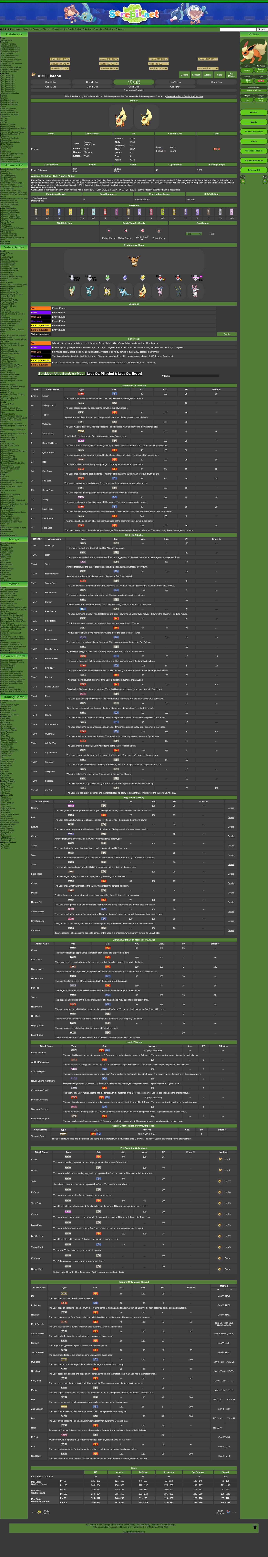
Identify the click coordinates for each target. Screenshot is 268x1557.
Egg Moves (231, 74)
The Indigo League (7, 175)
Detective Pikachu (7, 326)
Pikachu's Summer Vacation (11, 660)
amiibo (2, 526)
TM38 (34, 668)
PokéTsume (5, 244)
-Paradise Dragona (7, 824)
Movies (14, 584)
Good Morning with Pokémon (12, 228)
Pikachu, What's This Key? (11, 689)
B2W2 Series (5, 574)
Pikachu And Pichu (7, 664)
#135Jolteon (46, 1512)
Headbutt (35, 1371)
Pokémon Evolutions (8, 214)
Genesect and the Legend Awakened (10, 630)
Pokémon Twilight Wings (10, 212)
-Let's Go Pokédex (7, 58)
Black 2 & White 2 (7, 373)
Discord (46, 29)
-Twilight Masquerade (9, 750)
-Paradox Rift (5, 756)
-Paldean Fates (6, 754)
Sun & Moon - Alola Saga (10, 191)
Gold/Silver (4, 477)
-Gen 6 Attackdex (7, 85)
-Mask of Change (7, 830)
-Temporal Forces (7, 752)
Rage (33, 1428)
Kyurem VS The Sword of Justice (13, 625)
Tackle (45, 415)
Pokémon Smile (6, 298)
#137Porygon (220, 1512)
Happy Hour (37, 1269)
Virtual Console (6, 516)
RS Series (4, 561)
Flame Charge (52, 687)
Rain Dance (50, 611)
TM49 (34, 724)
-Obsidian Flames (7, 760)
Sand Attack (48, 433)
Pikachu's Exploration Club (11, 678)
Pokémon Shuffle (7, 349)
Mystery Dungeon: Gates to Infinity (11, 382)
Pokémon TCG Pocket (9, 279)
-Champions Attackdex (9, 93)
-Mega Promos (6, 783)
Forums (26, 29)
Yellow (2, 492)
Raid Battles (5, 713)
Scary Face (48, 490)
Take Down (36, 1203)
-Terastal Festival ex (8, 820)
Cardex (3, 107)
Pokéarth (120, 29)
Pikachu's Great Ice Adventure (12, 680)
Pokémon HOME (7, 288)
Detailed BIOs (6, 549)
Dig (32, 1296)
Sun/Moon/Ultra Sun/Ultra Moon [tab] (61, 373)
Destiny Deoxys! (7, 605)
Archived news (6, 40)
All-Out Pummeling (40, 1062)
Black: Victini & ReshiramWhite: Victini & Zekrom (13, 622)
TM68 (34, 752)
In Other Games (6, 514)
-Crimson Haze (6, 832)
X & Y (2, 334)
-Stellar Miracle (6, 826)
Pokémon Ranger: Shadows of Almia (12, 431)
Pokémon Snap (6, 496)
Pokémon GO (5, 267)
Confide (48, 790)
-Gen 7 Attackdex (7, 87)
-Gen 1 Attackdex (7, 75)
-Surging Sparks (6, 744)
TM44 (34, 696)
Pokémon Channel (7, 455)
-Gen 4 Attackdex (7, 81)
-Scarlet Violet (6, 764)
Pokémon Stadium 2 (8, 481)
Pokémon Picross (7, 357)
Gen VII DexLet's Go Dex (134, 82)
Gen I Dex (175, 87)
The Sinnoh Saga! (7, 185)
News (2, 38)
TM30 (34, 639)
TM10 (34, 573)
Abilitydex (4, 99)
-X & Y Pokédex (6, 54)
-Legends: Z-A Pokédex (9, 69)
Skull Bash (36, 1456)
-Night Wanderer (7, 828)
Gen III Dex (92, 87)
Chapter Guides (6, 551)
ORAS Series (5, 578)
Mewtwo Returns (7, 598)
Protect (48, 602)
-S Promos (4, 846)
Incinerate (36, 1305)
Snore (34, 997)
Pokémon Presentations (10, 142)
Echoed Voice (51, 724)
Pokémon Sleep (6, 275)
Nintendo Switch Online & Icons (13, 528)
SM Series (4, 580)
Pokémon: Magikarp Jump (11, 320)
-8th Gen (3, 120)
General (184, 75)
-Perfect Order (6, 726)
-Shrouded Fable (7, 748)
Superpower (37, 969)
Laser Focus (37, 1035)
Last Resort (48, 518)
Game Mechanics (7, 111)
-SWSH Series (6, 766)
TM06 (34, 564)
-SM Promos (5, 789)
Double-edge (37, 1236)
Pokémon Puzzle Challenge (11, 483)
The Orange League (8, 177)
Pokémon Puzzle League (10, 494)
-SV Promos (5, 785)
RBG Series (5, 555)
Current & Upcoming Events (11, 154)
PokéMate (4, 473)
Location (196, 75)
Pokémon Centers (7, 126)
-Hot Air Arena (6, 817)
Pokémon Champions (9, 261)
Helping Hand (48, 405)
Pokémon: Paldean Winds (10, 218)
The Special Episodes (9, 202)
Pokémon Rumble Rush (10, 322)
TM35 (34, 658)
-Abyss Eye (5, 797)
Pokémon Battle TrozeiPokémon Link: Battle (13, 340)
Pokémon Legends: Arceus (11, 286)
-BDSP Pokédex (6, 62)
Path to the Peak (7, 222)
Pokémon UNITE (7, 273)
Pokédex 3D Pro (7, 392)
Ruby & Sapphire (7, 443)
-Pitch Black (5, 722)
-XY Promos (5, 791)
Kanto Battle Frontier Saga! (11, 183)
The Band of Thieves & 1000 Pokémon (12, 346)
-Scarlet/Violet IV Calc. (9, 113)
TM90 (34, 781)
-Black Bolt (4, 734)
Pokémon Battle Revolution (11, 424)
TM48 (34, 715)
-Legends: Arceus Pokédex (11, 64)
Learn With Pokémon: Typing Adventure (12, 395)
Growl (34, 1170)
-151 (2, 758)
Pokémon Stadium (7, 502)
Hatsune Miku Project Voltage (12, 132)
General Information (8, 543)
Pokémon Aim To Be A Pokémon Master (13, 196)
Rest (47, 696)
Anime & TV (14, 165)
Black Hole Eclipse (40, 1118)
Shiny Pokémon (6, 206)
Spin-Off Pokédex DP (9, 103)
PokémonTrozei (6, 465)
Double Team (51, 649)
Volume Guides (6, 553)
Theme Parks (5, 148)
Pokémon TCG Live (8, 306)
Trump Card (37, 1247)
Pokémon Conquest (8, 385)
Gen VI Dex (175, 82)
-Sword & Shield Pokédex (10, 60)
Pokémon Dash (6, 453)
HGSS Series (5, 571)
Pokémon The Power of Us (11, 645)
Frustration (50, 621)
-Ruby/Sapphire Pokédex (10, 48)
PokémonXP (5, 130)
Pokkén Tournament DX (10, 324)
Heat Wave (36, 1006)
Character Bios (6, 173)
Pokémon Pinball (7, 498)
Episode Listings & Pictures (11, 169)
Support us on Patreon (134, 1532)
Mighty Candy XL (142, 238)
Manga (14, 539)
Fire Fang (47, 471)
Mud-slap (35, 1362)
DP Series (4, 567)
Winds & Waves (6, 253)
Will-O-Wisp (50, 743)
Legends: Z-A (5, 259)
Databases (14, 34)
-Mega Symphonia (7, 809)
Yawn (33, 864)
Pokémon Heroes (7, 602)
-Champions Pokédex (9, 71)
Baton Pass (36, 1225)
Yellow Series (5, 557)
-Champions (5, 117)
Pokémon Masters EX (9, 271)
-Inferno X (4, 805)
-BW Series (4, 771)
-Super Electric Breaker (9, 822)
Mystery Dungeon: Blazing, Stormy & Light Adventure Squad (13, 417)
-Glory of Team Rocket (9, 815)
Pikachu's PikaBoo (7, 666)
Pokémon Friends (7, 265)
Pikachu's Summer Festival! (11, 672)
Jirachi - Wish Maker (8, 603)
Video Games (14, 247)
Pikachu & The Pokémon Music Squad (13, 692)
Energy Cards (5, 709)
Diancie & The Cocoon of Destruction (10, 634)
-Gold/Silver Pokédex (8, 46)
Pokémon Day (6, 140)
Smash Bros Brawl (7, 439)
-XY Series (4, 769)
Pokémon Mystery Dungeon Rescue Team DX (11, 295)
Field (212, 234)
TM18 (34, 611)
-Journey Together (7, 740)
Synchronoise (37, 921)
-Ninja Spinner (6, 799)
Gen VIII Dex (92, 82)
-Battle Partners (6, 819)
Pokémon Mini (6, 485)
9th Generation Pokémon (10, 158)
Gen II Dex (134, 87)
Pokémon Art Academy (9, 343)
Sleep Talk (50, 771)
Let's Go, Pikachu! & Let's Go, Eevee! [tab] (114, 373)
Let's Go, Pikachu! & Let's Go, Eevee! (12, 315)
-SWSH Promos (6, 787)
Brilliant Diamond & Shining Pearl (13, 284)
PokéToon (4, 220)
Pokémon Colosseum (9, 449)
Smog (45, 499)
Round (48, 715)
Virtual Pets (5, 524)
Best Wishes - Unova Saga (11, 187)
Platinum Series (6, 569)
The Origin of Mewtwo (9, 590)
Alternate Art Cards (8, 711)
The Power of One (7, 594)
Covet (34, 883)
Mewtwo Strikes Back (9, 592)
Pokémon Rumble (7, 414)
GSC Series (5, 559)
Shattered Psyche (39, 1109)
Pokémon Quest (6, 328)
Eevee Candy (158, 238)
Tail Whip (46, 424)
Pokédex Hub (58, 29)
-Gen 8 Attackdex (7, 89)
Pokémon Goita (6, 532)
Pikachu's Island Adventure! (11, 676)
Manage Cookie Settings (163, 1524)
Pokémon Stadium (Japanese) (12, 500)
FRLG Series (5, 563)
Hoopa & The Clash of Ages (11, 637)
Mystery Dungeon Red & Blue (12, 463)
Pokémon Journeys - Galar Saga (13, 193)
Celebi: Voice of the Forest (11, 600)
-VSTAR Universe (7, 838)
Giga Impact (51, 752)
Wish (33, 855)
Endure (34, 827)
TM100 (34, 790)
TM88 (34, 771)
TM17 (34, 602)
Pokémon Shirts (6, 146)
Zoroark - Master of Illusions (11, 619)
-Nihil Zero (4, 801)
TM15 (34, 592)
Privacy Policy (143, 1524)
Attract (48, 705)
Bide (33, 1446)
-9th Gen (3, 118)
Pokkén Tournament (8, 361)
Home (18, 29)
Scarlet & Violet (6, 257)
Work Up (49, 545)
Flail (33, 817)
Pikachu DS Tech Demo (10, 467)
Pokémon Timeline (7, 124)
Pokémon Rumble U (8, 379)
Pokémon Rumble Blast (9, 388)
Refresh (35, 1192)
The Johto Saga (6, 179)
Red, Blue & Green (7, 490)
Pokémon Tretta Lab (8, 377)
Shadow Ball (51, 639)
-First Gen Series (7, 779)
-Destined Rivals (7, 738)
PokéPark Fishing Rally (9, 469)
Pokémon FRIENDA (8, 536)
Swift (33, 1181)
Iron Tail (35, 988)
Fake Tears (36, 874)
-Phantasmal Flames (8, 730)
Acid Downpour (38, 1071)
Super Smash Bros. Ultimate (12, 330)
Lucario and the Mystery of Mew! (13, 607)
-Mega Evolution (6, 732)
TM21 (34, 621)
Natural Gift (36, 902)
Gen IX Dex (51, 82)
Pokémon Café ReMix (9, 269)
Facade (48, 677)
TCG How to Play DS (9, 398)
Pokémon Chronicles (8, 200)
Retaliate (35, 1315)
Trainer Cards (5, 707)
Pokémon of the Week (9, 115)
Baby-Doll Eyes (49, 443)
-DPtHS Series (6, 773)
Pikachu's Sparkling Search (11, 682)
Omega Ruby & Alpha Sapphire (13, 335)
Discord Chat (5, 152)
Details (227, 334)
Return (48, 630)
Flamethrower (51, 658)
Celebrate (35, 1258)
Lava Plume (48, 509)
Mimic (34, 1390)
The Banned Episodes (9, 204)
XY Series (4, 576)
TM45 (34, 705)
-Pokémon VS (5, 840)
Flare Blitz (47, 528)
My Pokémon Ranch (8, 437)
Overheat (49, 734)
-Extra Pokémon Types (9, 705)
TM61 (34, 743)
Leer (33, 1399)
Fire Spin (46, 480)
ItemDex (3, 95)
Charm (34, 808)
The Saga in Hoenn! (8, 181)
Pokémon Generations (9, 210)
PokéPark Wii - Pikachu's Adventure (10, 421)
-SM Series (4, 767)
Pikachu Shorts (14, 656)
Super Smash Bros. (8, 506)
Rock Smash (37, 1324)
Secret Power (37, 1333)
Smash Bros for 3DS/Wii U (11, 365)
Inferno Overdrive (39, 1099)
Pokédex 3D (5, 390)
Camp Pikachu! (6, 668)
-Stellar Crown (6, 746)
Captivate (35, 930)
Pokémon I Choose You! (10, 643)
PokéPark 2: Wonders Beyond (12, 386)
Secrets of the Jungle (9, 649)
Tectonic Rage (38, 1136)
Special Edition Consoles (10, 518)
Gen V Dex (216, 82)
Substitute (50, 781)
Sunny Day (50, 583)
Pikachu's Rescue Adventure (12, 662)
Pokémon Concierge (8, 234)
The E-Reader (6, 471)
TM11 (33, 583)
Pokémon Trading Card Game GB (14, 504)
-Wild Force (5, 834)
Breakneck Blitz (38, 1052)
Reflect (34, 1437)
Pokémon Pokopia (7, 263)
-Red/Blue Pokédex (8, 44)
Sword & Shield (6, 283)
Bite (44, 462)
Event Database (6, 156)
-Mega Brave (5, 807)
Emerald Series (6, 565)
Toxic (47, 564)
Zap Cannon (37, 1409)
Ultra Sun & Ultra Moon (9, 312)
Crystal (3, 479)
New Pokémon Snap (8, 302)
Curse (34, 836)
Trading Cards (14, 697)
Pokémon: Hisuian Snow (10, 216)
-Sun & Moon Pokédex (9, 56)
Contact (36, 29)
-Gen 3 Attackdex (7, 79)
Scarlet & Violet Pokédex (79, 29)
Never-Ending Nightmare (43, 1081)
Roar (47, 555)
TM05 (34, 555)
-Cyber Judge (5, 836)
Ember (45, 396)
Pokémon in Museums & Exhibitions (10, 135)
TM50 (34, 734)
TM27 (34, 630)
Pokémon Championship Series (13, 128)
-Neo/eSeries (5, 777)
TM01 (34, 545)
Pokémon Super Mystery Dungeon (10, 354)
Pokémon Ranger (7, 461)
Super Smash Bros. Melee (11, 487)
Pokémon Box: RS (7, 457)
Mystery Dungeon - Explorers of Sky (13, 427)
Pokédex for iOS (7, 400)
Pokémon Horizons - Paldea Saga (14, 199)
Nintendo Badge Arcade (9, 367)
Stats (219, 75)
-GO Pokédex (5, 66)
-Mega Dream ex (7, 803)
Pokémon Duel (6, 363)
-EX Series (4, 775)
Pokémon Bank (6, 337)
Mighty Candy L (125, 238)
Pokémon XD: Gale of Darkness (13, 451)
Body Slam (36, 1380)
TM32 (34, 649)
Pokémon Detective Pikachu (11, 653)
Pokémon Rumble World (10, 351)
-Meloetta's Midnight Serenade (12, 627)
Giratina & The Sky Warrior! (11, 615)
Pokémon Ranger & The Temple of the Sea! (13, 610)
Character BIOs (6, 547)
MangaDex (4, 545)
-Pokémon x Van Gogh (9, 138)
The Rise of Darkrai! (8, 613)
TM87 (34, 762)
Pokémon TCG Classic (9, 715)
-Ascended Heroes (7, 728)
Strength (35, 1343)
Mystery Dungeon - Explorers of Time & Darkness (13, 435)
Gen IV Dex (51, 87)
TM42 (34, 677)
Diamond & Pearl (7, 404)
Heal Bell (35, 1016)
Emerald (3, 447)
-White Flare (5, 736)
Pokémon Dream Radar (9, 375)
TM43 (34, 687)
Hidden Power (51, 573)
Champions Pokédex (103, 29)
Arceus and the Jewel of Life (12, 617)
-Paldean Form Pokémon (10, 162)
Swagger (49, 762)
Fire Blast (49, 668)
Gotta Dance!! (6, 670)
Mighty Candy (108, 238)
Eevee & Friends (7, 687)
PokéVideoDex (6, 226)
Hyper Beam (51, 592)
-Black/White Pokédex (9, 52)
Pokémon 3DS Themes (9, 520)
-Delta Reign (5, 718)
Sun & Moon (5, 310)
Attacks (207, 75)
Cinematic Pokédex (8, 109)
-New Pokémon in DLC (9, 160)
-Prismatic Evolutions (8, 742)
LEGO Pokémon (6, 144)
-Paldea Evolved (6, 762)
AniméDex (4, 171)
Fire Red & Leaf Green (9, 445)
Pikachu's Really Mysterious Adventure (11, 684)
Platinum (3, 406)
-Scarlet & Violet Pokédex (10, 67)
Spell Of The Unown (8, 596)
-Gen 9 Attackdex (7, 91)
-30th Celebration (7, 720)
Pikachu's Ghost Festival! (10, 674)
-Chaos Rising (6, 724)
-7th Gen (3, 122)
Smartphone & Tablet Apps (11, 522)
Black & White (6, 371)
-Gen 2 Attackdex (7, 77)
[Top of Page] (255, 1527)
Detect (34, 893)
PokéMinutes (5, 224)
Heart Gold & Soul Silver (10, 408)
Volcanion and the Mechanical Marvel (12, 640)
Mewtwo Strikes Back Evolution (13, 647)
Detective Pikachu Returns (11, 277)
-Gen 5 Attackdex (7, 83)
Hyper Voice (37, 978)
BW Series (4, 572)
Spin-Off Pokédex (7, 101)
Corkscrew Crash (39, 1090)
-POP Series (5, 793)
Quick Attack (48, 452)
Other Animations (7, 230)
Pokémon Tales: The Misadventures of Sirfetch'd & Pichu (12, 238)
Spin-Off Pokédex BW (9, 105)
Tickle (34, 845)
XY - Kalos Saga (7, 189)
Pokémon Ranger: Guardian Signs (11, 411)
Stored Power (37, 911)
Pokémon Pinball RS (8, 459)
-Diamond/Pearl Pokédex (10, 50)
